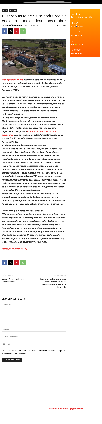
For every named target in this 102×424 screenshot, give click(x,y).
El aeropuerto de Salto (12, 79)
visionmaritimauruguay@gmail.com (66, 408)
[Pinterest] (16, 31)
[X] (10, 31)
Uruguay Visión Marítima (13, 25)
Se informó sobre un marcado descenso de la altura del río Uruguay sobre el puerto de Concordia (53, 283)
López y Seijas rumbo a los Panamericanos (14, 280)
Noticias (5, 10)
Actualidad (13, 10)
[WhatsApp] (23, 31)
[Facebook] (4, 31)
